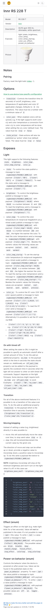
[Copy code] (40, 480)
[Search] (42, 3)
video (29, 81)
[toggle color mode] (38, 3)
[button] (4, 3)
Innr (20, 24)
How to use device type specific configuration (22, 94)
